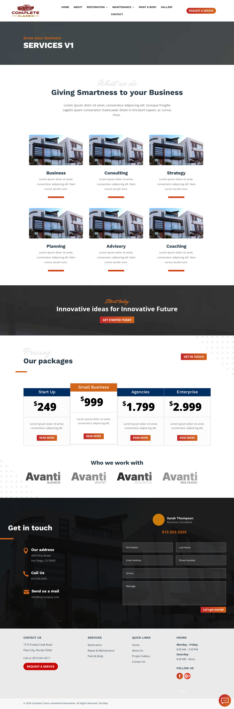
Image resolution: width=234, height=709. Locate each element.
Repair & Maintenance (101, 650)
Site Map (182, 691)
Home (65, 7)
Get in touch (194, 357)
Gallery (167, 7)
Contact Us (138, 661)
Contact (117, 14)
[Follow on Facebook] (180, 676)
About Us (137, 650)
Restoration (96, 7)
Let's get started (213, 609)
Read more (46, 437)
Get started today (117, 320)
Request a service (40, 666)
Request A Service (201, 10)
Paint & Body (147, 7)
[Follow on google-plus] (187, 676)
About (78, 7)
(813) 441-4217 (41, 658)
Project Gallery (141, 656)
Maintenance (121, 7)
